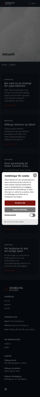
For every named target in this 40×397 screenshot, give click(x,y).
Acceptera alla (20, 203)
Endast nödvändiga (20, 209)
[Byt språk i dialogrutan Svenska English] (34, 175)
